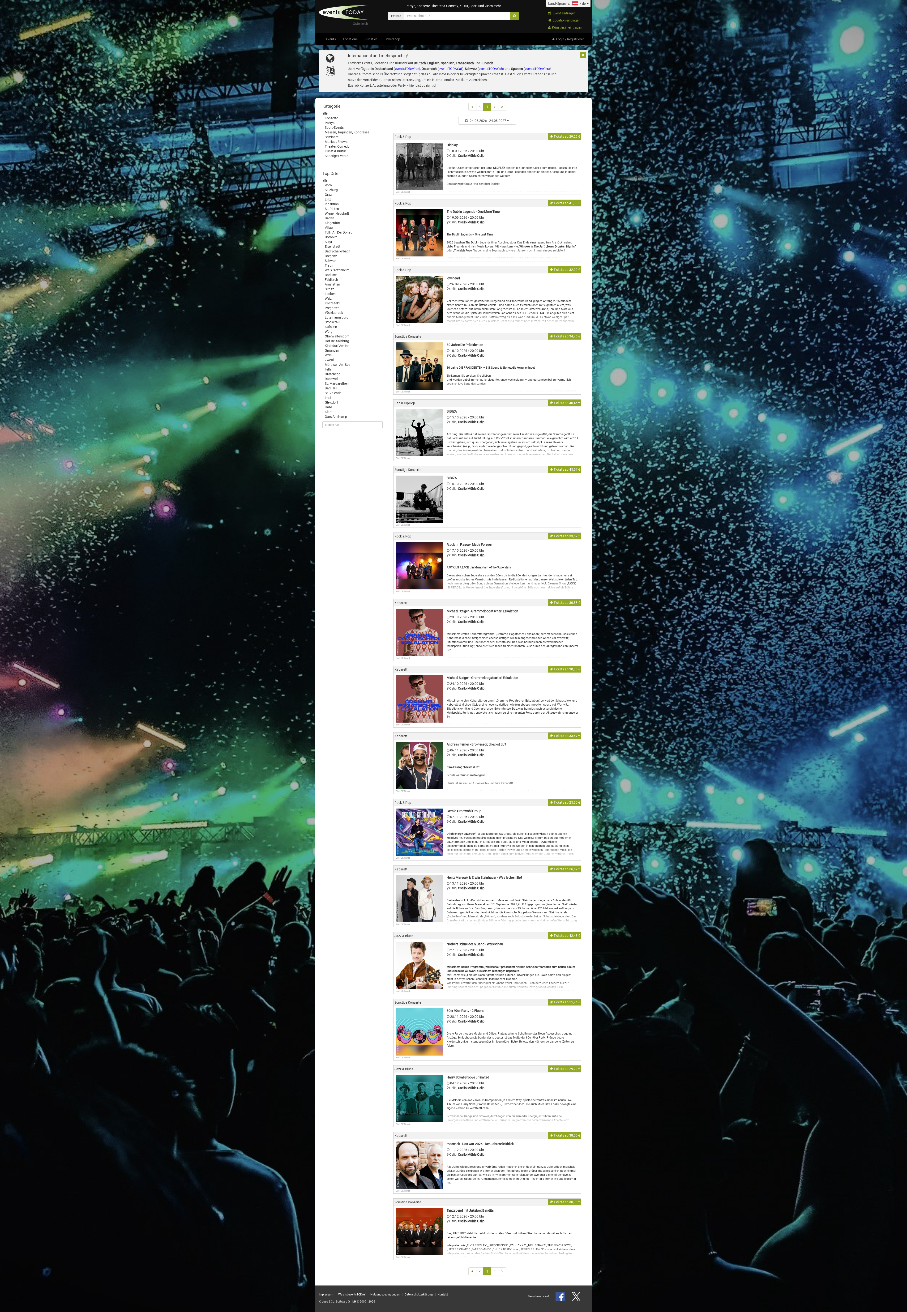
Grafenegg (332, 374)
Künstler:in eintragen (566, 27)
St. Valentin (333, 393)
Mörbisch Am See (337, 364)
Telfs (328, 369)
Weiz (328, 298)
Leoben (330, 294)
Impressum (326, 1294)
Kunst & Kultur (335, 151)
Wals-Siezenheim (337, 270)
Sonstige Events (336, 156)
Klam (328, 412)
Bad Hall (331, 388)
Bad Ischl (331, 275)
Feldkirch (331, 279)
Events (331, 39)
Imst (328, 398)
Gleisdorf (331, 402)
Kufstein (331, 327)
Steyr (328, 242)
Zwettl (329, 360)
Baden (329, 218)
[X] (577, 1296)
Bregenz (331, 256)
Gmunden (332, 350)
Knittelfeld (332, 303)
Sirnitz (329, 289)
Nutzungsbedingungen (385, 1294)
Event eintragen (563, 13)
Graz (328, 194)
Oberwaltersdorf (337, 336)
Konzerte (331, 118)
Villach (329, 228)
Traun (329, 265)
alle (324, 113)
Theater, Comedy (337, 146)
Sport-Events (334, 127)
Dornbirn (331, 237)
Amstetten (332, 284)
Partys (329, 123)
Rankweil (331, 379)
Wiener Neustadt (337, 213)
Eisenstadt (332, 246)
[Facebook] (561, 1296)
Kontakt (443, 1294)
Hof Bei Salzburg (337, 341)
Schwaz (330, 261)
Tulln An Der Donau (338, 232)
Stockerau (332, 322)
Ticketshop (392, 39)
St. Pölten (332, 209)
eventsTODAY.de (407, 69)
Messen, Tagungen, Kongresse (347, 132)
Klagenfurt (332, 223)
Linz (328, 199)
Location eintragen (565, 20)
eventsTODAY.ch (491, 69)
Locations (350, 39)
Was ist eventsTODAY (351, 1294)
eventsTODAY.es (537, 69)
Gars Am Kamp (336, 416)
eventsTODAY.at (450, 69)
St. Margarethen (337, 383)
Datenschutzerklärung (419, 1294)
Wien (328, 185)
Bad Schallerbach (337, 251)
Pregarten (332, 308)
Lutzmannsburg (336, 317)
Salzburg (331, 190)
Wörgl (329, 331)
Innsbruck (332, 204)
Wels (328, 355)
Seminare (331, 137)
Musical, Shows (336, 142)
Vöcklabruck (334, 313)
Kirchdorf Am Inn (337, 346)
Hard (328, 407)
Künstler (371, 39)
